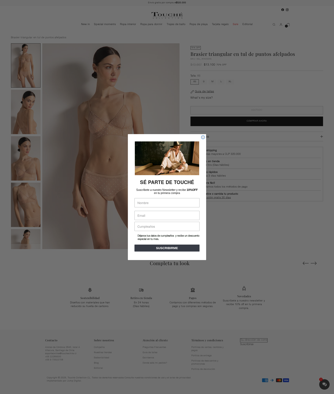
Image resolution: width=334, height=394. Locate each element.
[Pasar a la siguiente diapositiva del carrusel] (314, 263)
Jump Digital (74, 381)
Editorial (98, 368)
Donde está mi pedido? (155, 363)
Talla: (195, 76)
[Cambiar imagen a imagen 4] (26, 205)
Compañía (99, 347)
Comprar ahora (257, 121)
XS (194, 82)
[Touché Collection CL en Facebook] (282, 9)
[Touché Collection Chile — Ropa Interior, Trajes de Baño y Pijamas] (167, 15)
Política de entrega (201, 356)
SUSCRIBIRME (167, 248)
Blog (96, 363)
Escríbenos (148, 358)
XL (230, 82)
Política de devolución (203, 369)
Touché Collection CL (79, 378)
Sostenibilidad (101, 358)
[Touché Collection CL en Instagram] (287, 9)
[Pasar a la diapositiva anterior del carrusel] (306, 263)
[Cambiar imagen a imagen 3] (26, 158)
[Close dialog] (203, 137)
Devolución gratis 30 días (215, 198)
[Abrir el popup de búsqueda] (272, 24)
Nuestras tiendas (103, 353)
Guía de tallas (150, 353)
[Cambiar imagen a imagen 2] (26, 112)
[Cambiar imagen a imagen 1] (26, 65)
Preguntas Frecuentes (154, 347)
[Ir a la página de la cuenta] (279, 24)
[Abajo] (26, 246)
